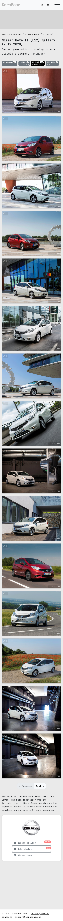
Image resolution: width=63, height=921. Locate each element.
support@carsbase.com (28, 917)
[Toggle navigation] (56, 4)
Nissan (17, 34)
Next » (40, 786)
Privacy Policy (40, 913)
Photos (6, 34)
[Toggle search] (42, 5)
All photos (9, 62)
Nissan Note (32, 34)
